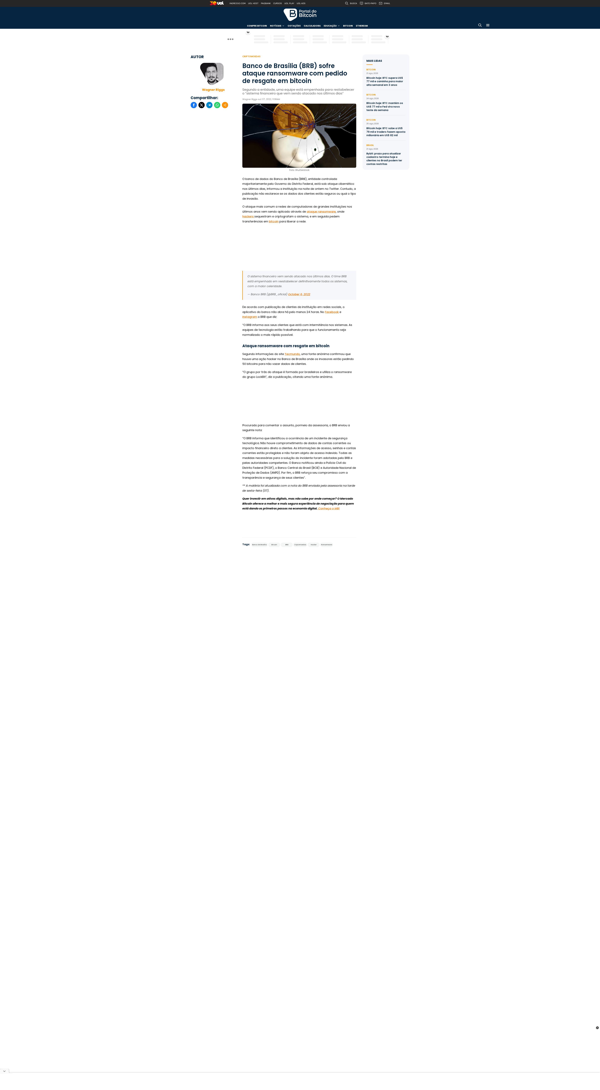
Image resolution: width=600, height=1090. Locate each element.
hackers (248, 216)
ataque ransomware (321, 212)
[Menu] (487, 25)
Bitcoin (348, 25)
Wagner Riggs (213, 90)
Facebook (332, 312)
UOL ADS (301, 3)
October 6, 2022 (299, 294)
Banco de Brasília (259, 545)
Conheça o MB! (329, 508)
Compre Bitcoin (257, 25)
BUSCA (353, 3)
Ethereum (362, 25)
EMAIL (387, 3)
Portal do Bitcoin (300, 14)
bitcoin (274, 221)
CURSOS (277, 3)
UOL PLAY (289, 3)
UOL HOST (253, 3)
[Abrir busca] (480, 25)
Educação (330, 25)
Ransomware (326, 545)
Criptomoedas (251, 56)
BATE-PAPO (370, 3)
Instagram (249, 317)
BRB (286, 545)
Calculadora (312, 25)
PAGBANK (266, 3)
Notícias (275, 25)
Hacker (314, 545)
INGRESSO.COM (238, 3)
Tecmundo (292, 354)
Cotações (294, 25)
